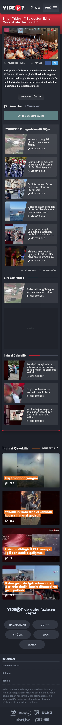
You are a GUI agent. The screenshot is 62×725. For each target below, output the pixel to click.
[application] (31, 362)
